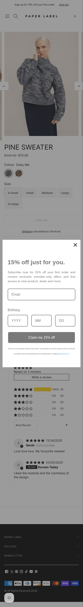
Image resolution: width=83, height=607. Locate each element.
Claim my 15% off (41, 337)
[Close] (75, 245)
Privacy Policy (35, 348)
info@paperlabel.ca (65, 353)
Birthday (14, 310)
